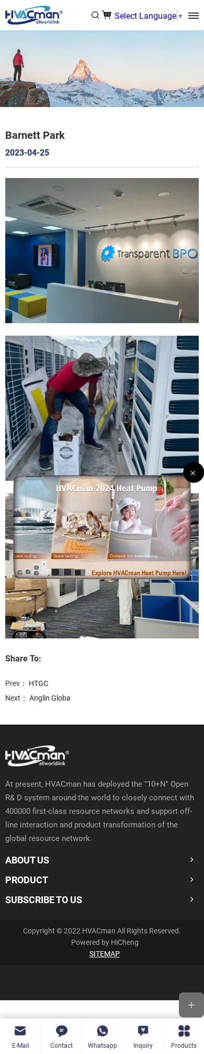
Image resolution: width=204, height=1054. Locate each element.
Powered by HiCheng (105, 942)
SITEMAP (104, 953)
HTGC (38, 683)
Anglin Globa (50, 698)
